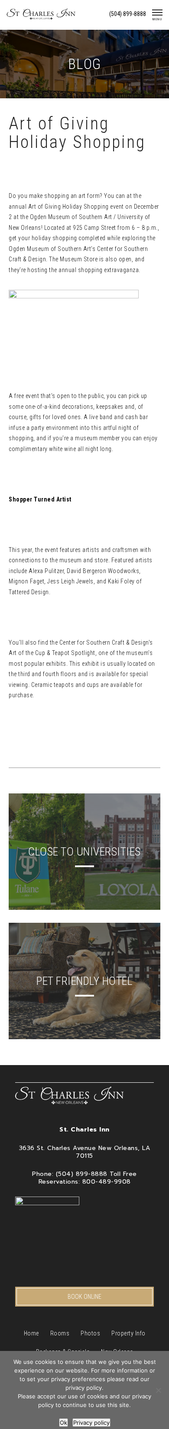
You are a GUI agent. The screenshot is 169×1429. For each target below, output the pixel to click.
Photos (90, 1333)
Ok (63, 1422)
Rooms (60, 1333)
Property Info (128, 1333)
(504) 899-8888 (127, 13)
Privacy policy (91, 1422)
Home (31, 1333)
